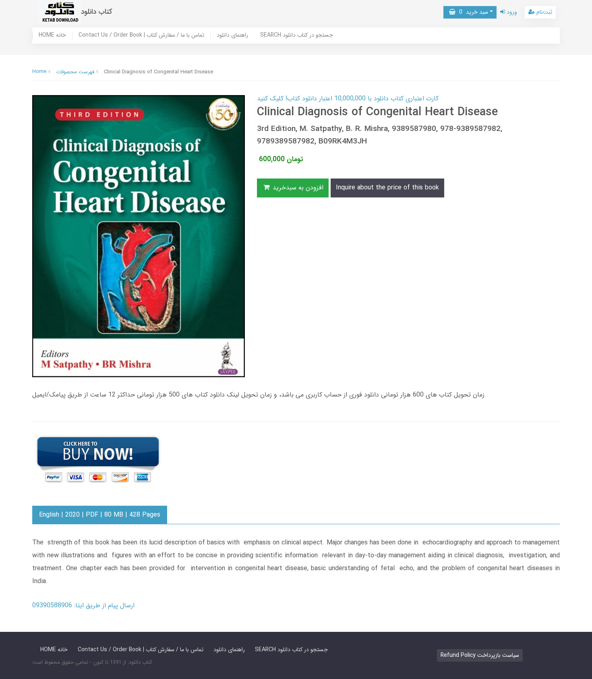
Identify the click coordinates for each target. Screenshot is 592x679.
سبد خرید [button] (471, 12)
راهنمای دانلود (232, 35)
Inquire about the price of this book (387, 188)
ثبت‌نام (543, 12)
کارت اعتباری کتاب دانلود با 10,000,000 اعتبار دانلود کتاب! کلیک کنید (348, 98)
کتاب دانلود (96, 11)
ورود (511, 12)
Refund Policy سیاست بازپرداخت (480, 655)
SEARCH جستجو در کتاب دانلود (296, 35)
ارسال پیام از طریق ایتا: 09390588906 (83, 605)
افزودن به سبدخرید (297, 188)
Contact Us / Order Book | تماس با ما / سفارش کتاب (141, 35)
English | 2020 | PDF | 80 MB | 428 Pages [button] (99, 515)
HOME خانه (52, 35)
